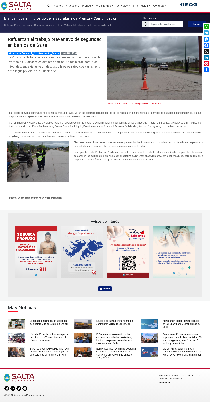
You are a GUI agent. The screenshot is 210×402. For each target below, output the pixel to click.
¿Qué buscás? (149, 18)
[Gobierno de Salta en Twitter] (191, 4)
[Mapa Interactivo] (82, 252)
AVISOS (106, 288)
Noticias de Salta (42, 53)
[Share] (206, 70)
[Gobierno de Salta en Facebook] (182, 4)
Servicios (122, 5)
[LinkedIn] (206, 57)
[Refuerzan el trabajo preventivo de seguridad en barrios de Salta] (154, 68)
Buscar (196, 24)
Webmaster (164, 382)
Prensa (86, 5)
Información (140, 5)
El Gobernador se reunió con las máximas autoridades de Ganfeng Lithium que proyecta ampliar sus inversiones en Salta (114, 339)
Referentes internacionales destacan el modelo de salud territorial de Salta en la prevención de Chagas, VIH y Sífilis (116, 353)
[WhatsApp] (206, 27)
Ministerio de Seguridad (20, 53)
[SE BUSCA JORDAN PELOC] (36, 252)
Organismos (103, 5)
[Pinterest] (206, 64)
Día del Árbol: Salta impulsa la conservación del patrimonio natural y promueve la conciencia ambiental (182, 351)
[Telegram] (206, 33)
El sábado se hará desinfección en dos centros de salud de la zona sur (49, 322)
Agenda (58, 5)
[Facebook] (206, 45)
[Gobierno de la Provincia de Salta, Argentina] (16, 5)
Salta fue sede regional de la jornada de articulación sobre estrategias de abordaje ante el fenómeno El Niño (49, 351)
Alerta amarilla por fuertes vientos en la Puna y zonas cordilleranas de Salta (182, 323)
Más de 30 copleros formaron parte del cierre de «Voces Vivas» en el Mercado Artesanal (49, 337)
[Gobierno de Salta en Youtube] (195, 4)
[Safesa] (174, 252)
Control (55, 53)
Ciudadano (72, 5)
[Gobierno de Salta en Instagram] (186, 4)
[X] (206, 51)
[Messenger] (206, 39)
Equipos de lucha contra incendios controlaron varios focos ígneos (114, 322)
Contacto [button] (158, 5)
